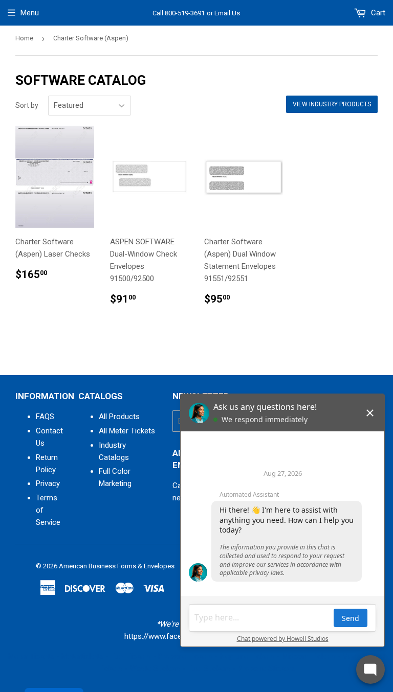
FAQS (45, 416)
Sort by (26, 105)
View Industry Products (332, 104)
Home (24, 38)
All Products (119, 416)
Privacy (48, 483)
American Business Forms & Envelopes (116, 566)
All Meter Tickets (127, 430)
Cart (377, 12)
